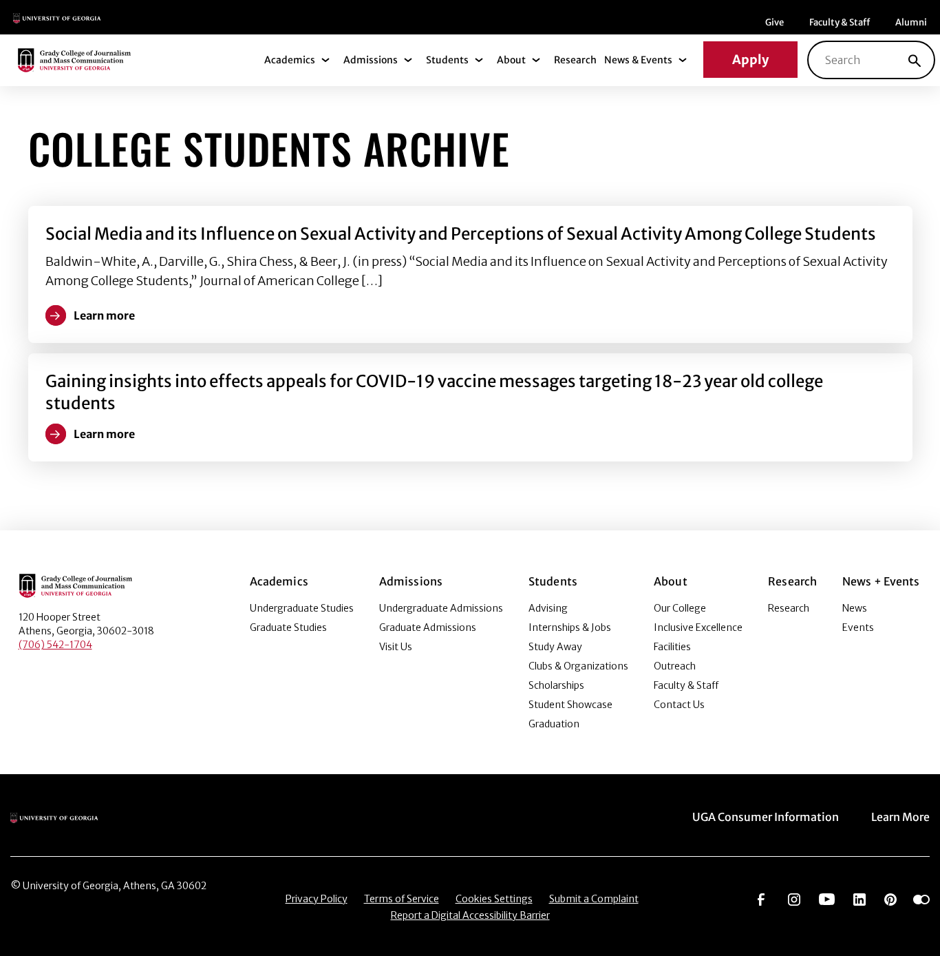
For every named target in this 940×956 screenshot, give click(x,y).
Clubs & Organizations (578, 666)
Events (858, 627)
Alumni (911, 22)
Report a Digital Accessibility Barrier (470, 915)
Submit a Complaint (594, 899)
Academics (289, 60)
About (511, 60)
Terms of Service (401, 899)
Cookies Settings (494, 899)
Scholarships (556, 685)
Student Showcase (570, 704)
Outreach (675, 666)
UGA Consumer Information (765, 817)
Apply (750, 59)
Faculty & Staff (839, 22)
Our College (680, 608)
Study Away (555, 647)
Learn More (900, 817)
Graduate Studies (288, 627)
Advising (548, 608)
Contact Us (679, 704)
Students (447, 60)
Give (774, 22)
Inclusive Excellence (698, 627)
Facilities (672, 647)
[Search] (914, 59)
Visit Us (395, 647)
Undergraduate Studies (302, 608)
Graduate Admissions (427, 627)
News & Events (638, 60)
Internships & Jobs (569, 627)
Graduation (553, 724)
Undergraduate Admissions (441, 608)
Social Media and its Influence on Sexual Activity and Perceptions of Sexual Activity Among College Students (460, 234)
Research (575, 60)
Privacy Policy (317, 899)
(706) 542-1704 (55, 644)
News (854, 608)
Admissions (370, 60)
